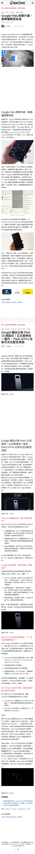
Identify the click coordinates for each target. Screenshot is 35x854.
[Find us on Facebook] (15, 849)
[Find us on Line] (18, 849)
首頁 (2, 8)
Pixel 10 (14, 329)
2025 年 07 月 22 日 (19, 26)
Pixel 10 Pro (21, 329)
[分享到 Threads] (28, 30)
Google (12, 12)
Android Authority (15, 132)
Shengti (9, 346)
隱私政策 (22, 844)
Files (6, 12)
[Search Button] (33, 2)
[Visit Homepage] (17, 2)
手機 (28, 329)
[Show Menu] (2, 2)
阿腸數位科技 (21, 846)
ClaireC (9, 26)
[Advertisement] (17, 309)
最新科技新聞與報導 (10, 8)
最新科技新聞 (21, 8)
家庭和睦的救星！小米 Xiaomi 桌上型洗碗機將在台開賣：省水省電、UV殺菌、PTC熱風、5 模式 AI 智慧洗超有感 (18, 803)
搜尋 (17, 12)
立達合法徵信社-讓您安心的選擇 (11, 302)
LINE (32, 30)
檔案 (22, 12)
